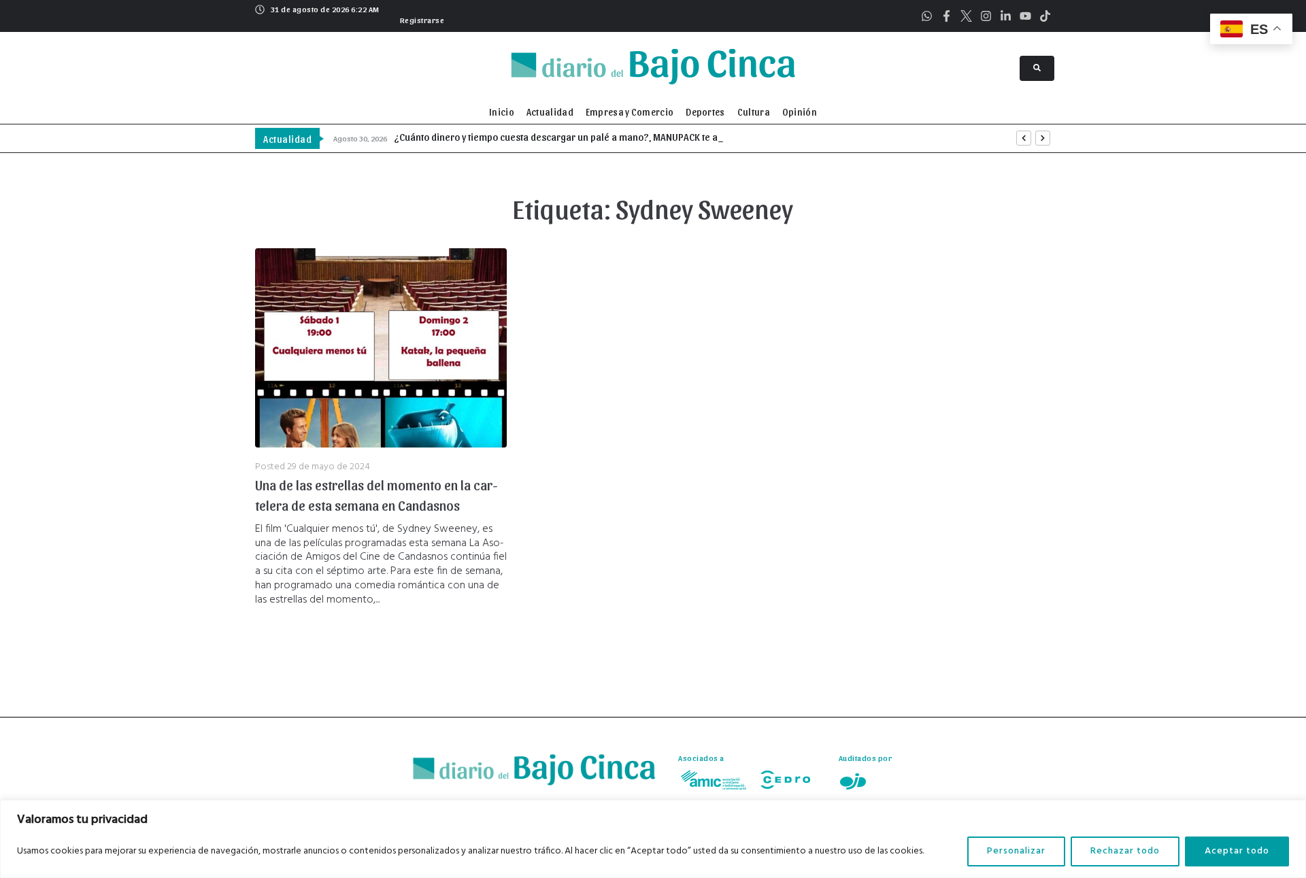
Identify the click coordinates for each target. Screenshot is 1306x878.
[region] (653, 839)
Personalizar (1016, 851)
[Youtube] (1025, 16)
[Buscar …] (1037, 68)
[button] (421, 18)
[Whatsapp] (927, 16)
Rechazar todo (1125, 851)
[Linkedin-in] (1005, 16)
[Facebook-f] (946, 16)
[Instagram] (986, 16)
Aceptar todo (1237, 851)
